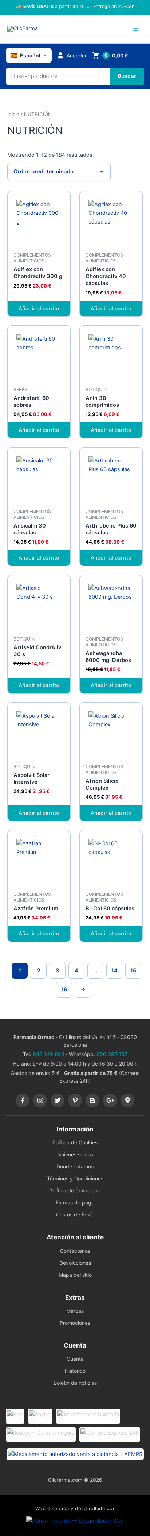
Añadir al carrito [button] (39, 308)
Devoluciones (75, 1263)
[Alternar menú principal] (135, 28)
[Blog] (92, 1100)
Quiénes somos (75, 1154)
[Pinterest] (75, 1100)
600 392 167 (111, 1054)
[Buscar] (127, 76)
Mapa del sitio (75, 1275)
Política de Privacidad (75, 1190)
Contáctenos (75, 1251)
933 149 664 (48, 1054)
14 (114, 970)
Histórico (75, 1371)
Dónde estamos (75, 1166)
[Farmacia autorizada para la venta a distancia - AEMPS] (75, 1454)
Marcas (75, 1311)
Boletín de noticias (75, 1383)
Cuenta (75, 1359)
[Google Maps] (127, 1100)
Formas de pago (75, 1202)
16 (64, 989)
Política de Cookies (75, 1142)
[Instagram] (40, 1100)
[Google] (110, 1100)
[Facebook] (22, 1100)
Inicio (13, 114)
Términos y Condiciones (75, 1178)
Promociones (75, 1323)
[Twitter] (57, 1100)
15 (133, 970)
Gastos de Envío (75, 1214)
